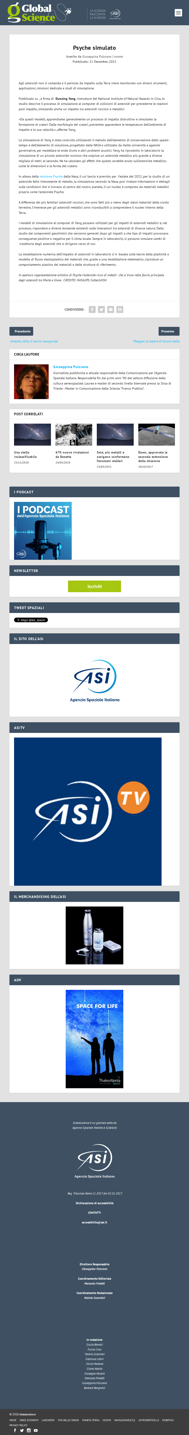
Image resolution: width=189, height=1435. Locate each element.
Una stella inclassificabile (25, 454)
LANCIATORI (48, 1420)
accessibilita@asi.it (94, 1222)
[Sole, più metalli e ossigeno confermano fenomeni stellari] (115, 435)
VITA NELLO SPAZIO (68, 1420)
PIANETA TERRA (90, 1420)
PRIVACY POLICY (18, 1425)
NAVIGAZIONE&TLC (124, 1420)
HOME (12, 1420)
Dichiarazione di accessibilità (94, 1203)
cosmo (118, 56)
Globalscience (28, 1414)
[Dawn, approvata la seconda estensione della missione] (156, 435)
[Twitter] (22, 1430)
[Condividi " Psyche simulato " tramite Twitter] (101, 309)
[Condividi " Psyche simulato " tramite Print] (119, 309)
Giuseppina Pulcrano (97, 56)
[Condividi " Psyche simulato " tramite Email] (110, 309)
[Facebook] (15, 1430)
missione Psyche (51, 176)
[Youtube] (36, 1430)
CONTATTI (94, 1213)
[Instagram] (29, 1430)
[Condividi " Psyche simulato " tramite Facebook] (92, 309)
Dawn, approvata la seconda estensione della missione (153, 456)
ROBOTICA (168, 1420)
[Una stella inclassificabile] (32, 435)
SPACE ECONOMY (29, 1420)
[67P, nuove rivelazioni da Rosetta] (74, 435)
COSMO (107, 1420)
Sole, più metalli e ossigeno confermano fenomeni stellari (113, 456)
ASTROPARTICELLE (149, 1420)
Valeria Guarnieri (94, 1298)
